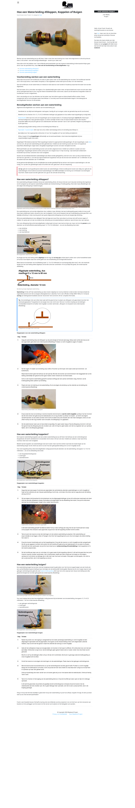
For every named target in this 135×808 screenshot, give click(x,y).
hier (98, 33)
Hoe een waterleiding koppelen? (28, 70)
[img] (18, 2)
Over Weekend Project (75, 714)
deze (90, 142)
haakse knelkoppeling (47, 571)
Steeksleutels (22, 118)
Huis (40, 15)
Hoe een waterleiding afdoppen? (29, 68)
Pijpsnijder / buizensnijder (26, 130)
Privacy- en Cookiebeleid (60, 714)
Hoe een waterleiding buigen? (28, 72)
